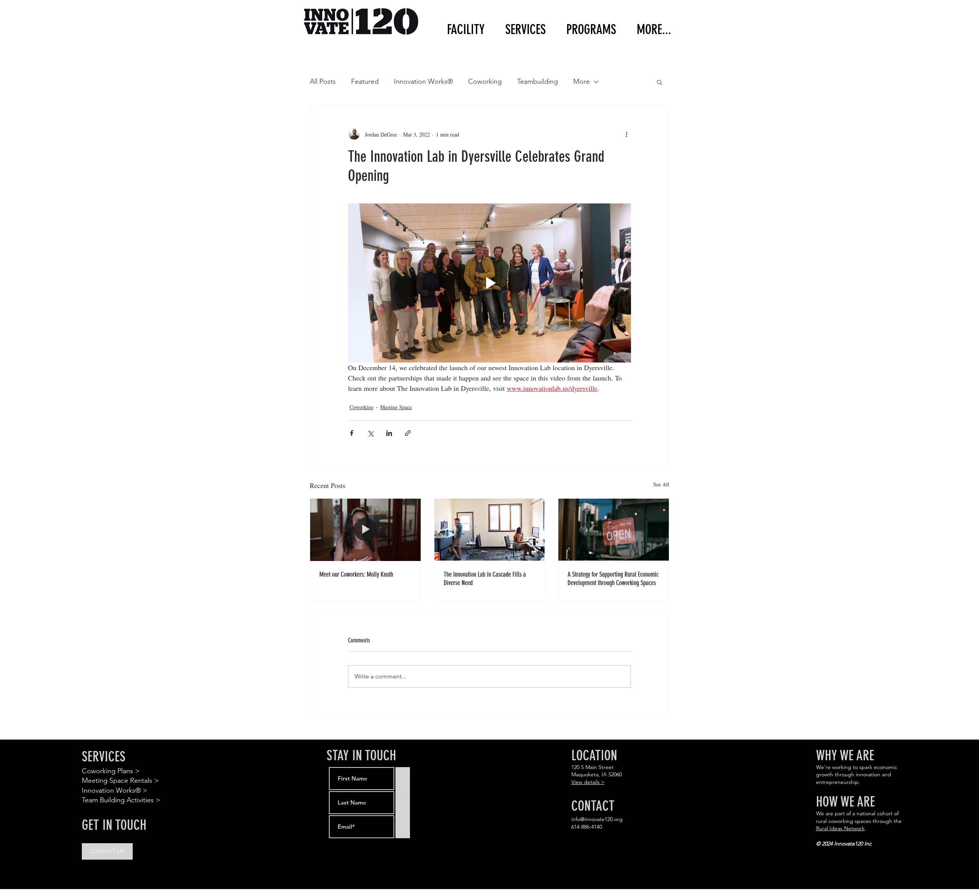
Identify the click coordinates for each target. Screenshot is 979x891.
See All (661, 484)
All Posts (323, 81)
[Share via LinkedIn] (389, 433)
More (581, 81)
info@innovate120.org (597, 819)
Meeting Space (396, 407)
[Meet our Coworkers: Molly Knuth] (365, 530)
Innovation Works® (423, 81)
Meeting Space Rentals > (120, 780)
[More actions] (626, 134)
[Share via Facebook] (351, 433)
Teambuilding (537, 81)
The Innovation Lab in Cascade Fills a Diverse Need (485, 578)
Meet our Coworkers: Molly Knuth (356, 574)
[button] (586, 29)
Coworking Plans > (111, 771)
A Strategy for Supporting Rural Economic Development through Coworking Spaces (613, 578)
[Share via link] (407, 433)
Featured (365, 81)
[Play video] (489, 283)
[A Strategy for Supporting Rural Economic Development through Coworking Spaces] (613, 530)
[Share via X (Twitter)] (370, 433)
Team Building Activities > (121, 800)
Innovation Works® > (114, 790)
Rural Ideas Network (840, 828)
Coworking (485, 81)
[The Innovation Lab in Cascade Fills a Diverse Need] (489, 530)
